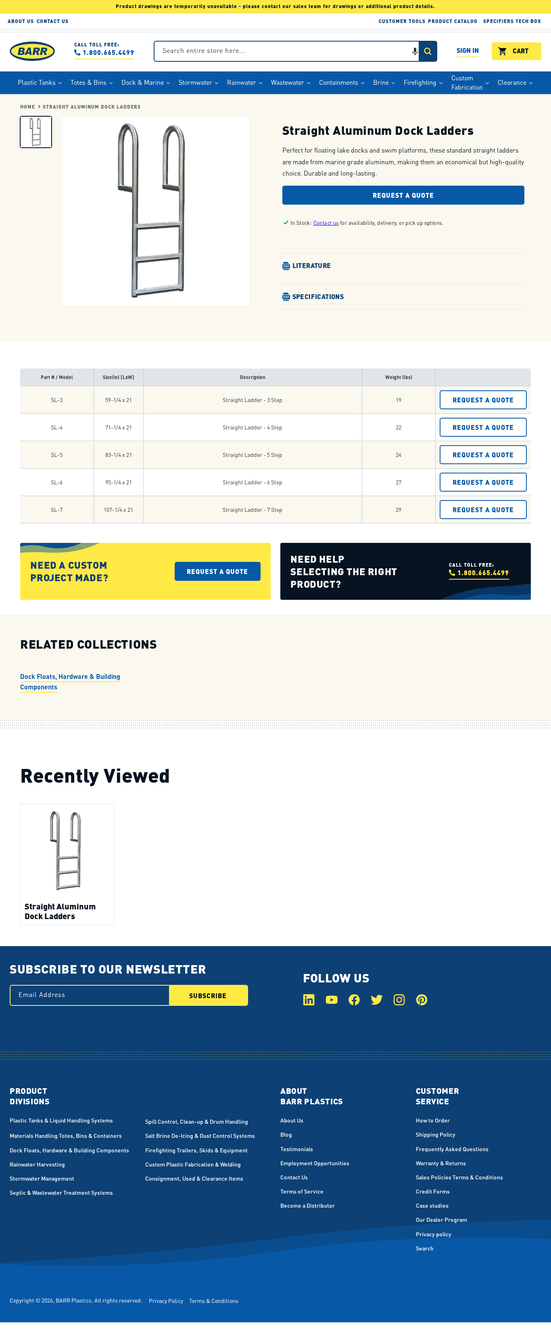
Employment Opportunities (314, 1162)
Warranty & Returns (441, 1162)
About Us (291, 1120)
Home (27, 107)
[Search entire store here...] (427, 51)
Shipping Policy (435, 1134)
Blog (286, 1134)
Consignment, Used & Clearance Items (194, 1178)
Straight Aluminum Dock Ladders (92, 107)
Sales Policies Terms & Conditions (459, 1177)
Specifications (318, 296)
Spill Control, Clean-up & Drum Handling (196, 1121)
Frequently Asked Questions (452, 1148)
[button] (415, 51)
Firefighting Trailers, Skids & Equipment (196, 1150)
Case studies (432, 1205)
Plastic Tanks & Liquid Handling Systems (61, 1120)
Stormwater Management (42, 1178)
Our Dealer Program (441, 1219)
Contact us (326, 222)
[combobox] (295, 51)
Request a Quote (403, 195)
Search (425, 1248)
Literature (311, 265)
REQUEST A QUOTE (483, 400)
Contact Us (294, 1177)
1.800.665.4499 (108, 52)
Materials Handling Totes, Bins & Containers (66, 1135)
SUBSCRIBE (208, 995)
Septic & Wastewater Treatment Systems (61, 1192)
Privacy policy (433, 1234)
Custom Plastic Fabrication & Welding (193, 1164)
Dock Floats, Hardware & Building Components (70, 681)
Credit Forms (433, 1191)
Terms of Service (302, 1191)
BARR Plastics (74, 1300)
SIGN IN (468, 51)
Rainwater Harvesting (37, 1164)
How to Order (433, 1120)
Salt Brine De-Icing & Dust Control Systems (200, 1135)
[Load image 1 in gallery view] (36, 131)
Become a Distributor (307, 1205)
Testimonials (296, 1148)
